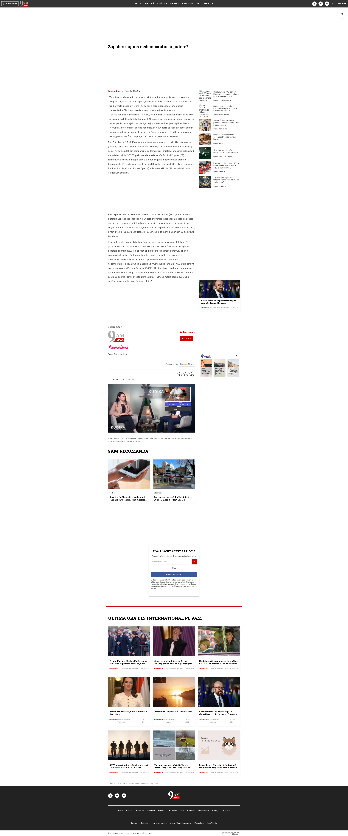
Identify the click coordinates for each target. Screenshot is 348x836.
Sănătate (162, 3)
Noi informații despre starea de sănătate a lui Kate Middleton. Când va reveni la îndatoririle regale (218, 664)
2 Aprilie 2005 (131, 91)
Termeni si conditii (159, 823)
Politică (149, 3)
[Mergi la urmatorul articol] (342, 13)
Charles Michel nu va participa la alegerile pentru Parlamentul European (218, 713)
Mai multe (186, 338)
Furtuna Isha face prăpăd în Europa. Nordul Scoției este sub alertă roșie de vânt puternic (172, 768)
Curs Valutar (212, 823)
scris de (219, 307)
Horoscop (187, 3)
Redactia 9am (187, 332)
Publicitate (199, 823)
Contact (133, 823)
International (114, 91)
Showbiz (174, 3)
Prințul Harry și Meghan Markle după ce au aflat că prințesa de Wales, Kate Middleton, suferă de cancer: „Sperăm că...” (128, 665)
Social (138, 3)
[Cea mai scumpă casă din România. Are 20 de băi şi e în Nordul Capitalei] (174, 474)
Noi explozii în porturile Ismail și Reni (173, 711)
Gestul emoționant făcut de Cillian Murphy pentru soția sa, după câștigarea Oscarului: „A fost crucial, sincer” (173, 664)
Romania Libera (120, 354)
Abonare (342, 3)
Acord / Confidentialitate (180, 823)
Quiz (198, 3)
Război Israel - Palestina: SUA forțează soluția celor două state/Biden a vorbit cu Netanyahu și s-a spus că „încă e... (218, 768)
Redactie (208, 3)
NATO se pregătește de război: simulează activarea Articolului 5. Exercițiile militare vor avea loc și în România (128, 768)
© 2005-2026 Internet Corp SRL (120, 833)
